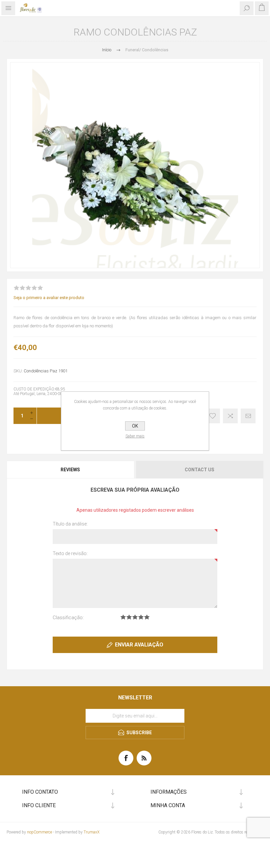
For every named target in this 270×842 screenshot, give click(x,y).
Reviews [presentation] (70, 469)
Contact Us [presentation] (199, 469)
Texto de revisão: (70, 553)
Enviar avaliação (139, 645)
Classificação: (68, 617)
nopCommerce (39, 832)
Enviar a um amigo (248, 416)
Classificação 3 (135, 617)
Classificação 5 (147, 617)
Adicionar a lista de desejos (212, 416)
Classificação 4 (141, 617)
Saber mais (135, 436)
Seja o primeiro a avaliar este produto (49, 297)
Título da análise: (70, 523)
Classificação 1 (123, 617)
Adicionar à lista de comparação (230, 416)
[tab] (71, 470)
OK (135, 426)
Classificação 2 (129, 617)
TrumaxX (91, 832)
